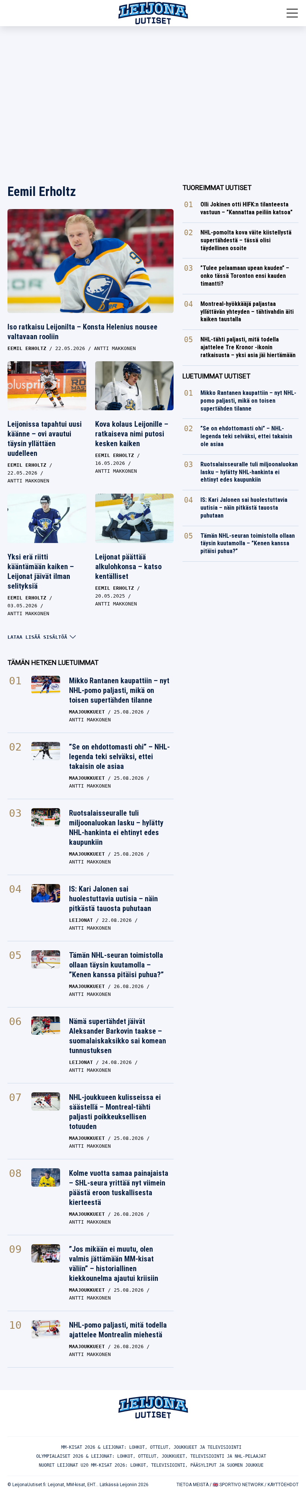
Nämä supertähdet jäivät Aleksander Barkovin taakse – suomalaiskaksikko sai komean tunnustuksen (117, 1036)
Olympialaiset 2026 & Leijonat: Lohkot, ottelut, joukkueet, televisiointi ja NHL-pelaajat (151, 1456)
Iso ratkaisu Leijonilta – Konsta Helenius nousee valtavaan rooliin (82, 331)
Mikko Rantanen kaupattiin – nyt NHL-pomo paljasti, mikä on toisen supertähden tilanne (119, 690)
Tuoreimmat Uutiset (217, 187)
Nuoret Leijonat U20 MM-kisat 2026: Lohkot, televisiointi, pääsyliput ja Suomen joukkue (151, 1465)
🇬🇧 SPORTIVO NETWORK (238, 1484)
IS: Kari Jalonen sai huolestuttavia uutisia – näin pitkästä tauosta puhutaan (113, 898)
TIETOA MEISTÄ (193, 1484)
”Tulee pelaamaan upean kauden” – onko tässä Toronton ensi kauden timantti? (244, 275)
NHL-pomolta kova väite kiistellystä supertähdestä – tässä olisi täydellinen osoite (245, 240)
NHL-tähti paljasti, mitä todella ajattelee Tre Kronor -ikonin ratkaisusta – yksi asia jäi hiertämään (248, 347)
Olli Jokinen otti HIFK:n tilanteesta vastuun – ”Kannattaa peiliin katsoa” (246, 208)
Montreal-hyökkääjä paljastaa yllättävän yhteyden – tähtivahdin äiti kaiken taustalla (247, 311)
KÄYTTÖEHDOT (283, 1484)
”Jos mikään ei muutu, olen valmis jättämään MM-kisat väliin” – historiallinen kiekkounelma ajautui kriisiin (113, 1264)
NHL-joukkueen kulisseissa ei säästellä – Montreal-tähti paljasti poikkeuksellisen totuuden (115, 1112)
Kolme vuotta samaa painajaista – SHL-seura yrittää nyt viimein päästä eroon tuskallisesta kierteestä (118, 1188)
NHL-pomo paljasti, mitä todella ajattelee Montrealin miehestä (118, 1329)
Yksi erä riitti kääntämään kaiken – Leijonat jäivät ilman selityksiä (40, 571)
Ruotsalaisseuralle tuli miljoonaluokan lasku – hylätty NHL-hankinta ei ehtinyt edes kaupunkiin (116, 828)
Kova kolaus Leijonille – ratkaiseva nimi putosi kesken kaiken (131, 434)
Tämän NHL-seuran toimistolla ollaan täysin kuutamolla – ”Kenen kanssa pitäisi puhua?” (116, 965)
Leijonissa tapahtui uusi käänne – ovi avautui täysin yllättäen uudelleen (44, 439)
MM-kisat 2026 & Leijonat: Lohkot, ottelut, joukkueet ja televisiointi (151, 1447)
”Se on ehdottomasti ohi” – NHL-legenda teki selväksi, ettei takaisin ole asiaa (119, 756)
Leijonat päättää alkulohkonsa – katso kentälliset (128, 566)
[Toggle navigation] (292, 13)
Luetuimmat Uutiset (216, 376)
